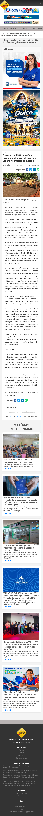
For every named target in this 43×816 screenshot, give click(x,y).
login (11, 416)
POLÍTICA (14, 28)
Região (13, 40)
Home (6, 40)
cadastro (19, 416)
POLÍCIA (5, 28)
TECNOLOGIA (25, 28)
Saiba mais (8, 469)
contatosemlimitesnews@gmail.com (21, 812)
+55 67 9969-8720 (21, 806)
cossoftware (26, 742)
